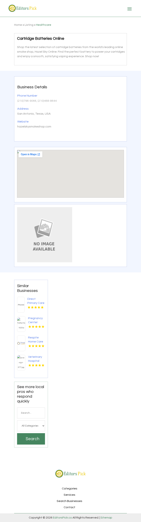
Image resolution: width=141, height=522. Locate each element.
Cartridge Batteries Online (40, 38)
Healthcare (43, 24)
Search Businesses (69, 501)
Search (32, 439)
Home (18, 24)
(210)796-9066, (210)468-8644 (37, 100)
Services (69, 494)
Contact (69, 507)
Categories (69, 488)
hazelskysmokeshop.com (34, 126)
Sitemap (106, 517)
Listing (29, 24)
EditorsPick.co (62, 517)
